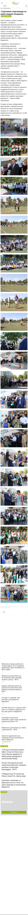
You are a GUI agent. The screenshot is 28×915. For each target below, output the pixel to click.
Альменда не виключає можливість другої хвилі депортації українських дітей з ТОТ (14, 719)
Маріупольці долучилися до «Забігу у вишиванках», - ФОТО (14, 729)
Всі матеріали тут (14, 812)
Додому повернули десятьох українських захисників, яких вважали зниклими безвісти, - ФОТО (12, 688)
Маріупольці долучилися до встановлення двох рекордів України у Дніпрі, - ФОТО (12, 678)
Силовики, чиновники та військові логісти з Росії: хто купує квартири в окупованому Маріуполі (14, 783)
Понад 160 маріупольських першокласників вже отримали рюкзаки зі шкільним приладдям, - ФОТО (14, 766)
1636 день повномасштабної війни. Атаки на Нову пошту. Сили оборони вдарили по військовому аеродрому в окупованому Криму (13, 754)
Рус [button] (5, 6)
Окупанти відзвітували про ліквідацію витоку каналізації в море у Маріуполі (12, 738)
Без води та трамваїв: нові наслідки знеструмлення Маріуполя (11, 699)
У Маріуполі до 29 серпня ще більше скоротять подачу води (13, 775)
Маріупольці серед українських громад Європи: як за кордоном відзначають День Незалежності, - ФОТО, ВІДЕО (13, 667)
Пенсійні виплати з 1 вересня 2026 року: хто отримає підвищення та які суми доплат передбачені (14, 709)
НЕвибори (7, 802)
